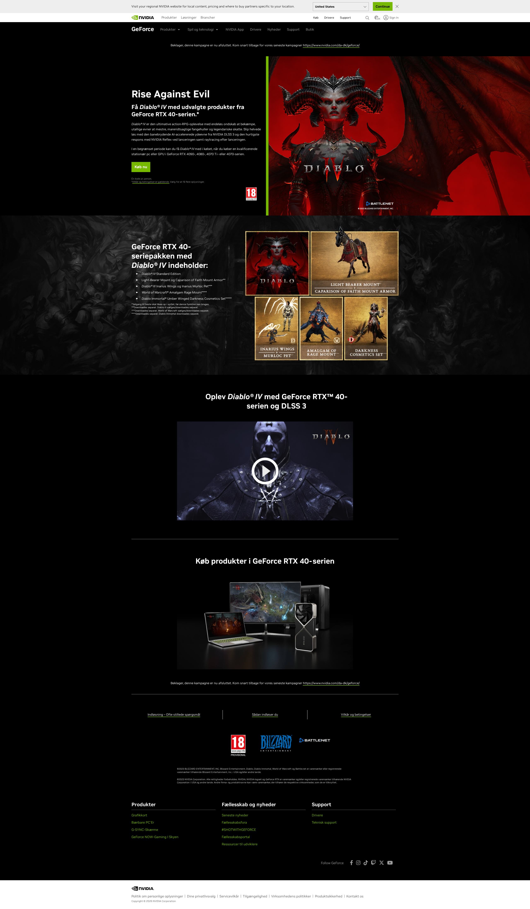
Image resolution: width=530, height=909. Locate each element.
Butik (310, 29)
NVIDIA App (235, 29)
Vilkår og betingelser (356, 714)
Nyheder (274, 29)
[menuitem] (169, 17)
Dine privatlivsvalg (201, 896)
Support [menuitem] (345, 17)
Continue (383, 6)
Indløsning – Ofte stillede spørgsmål (174, 714)
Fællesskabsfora (234, 822)
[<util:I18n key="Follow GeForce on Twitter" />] (381, 862)
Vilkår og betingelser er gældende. (150, 181)
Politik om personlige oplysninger (157, 896)
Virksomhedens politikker (291, 896)
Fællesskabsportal (236, 837)
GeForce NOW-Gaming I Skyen (154, 837)
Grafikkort (139, 815)
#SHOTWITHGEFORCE (239, 830)
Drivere (255, 29)
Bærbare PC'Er (142, 822)
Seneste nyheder (235, 815)
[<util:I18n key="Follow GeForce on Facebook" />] (351, 862)
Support (293, 29)
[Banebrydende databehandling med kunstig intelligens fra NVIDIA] (142, 17)
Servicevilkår (229, 896)
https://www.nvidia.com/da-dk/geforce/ (331, 45)
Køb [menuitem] (315, 17)
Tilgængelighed (255, 896)
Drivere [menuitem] (329, 17)
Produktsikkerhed (328, 896)
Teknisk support (324, 822)
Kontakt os (354, 896)
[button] (376, 19)
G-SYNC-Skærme (144, 830)
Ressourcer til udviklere (240, 844)
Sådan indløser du (265, 714)
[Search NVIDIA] (368, 17)
